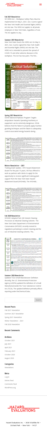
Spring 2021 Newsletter (13, 115)
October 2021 (10, 340)
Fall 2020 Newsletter (12, 216)
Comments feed (11, 384)
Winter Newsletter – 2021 (14, 165)
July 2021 (8, 344)
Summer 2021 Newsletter (14, 40)
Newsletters (9, 367)
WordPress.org (10, 387)
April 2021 (8, 347)
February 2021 (10, 351)
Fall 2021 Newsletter (12, 17)
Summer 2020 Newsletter (14, 275)
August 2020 (9, 358)
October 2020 (10, 354)
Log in (7, 377)
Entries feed (9, 380)
